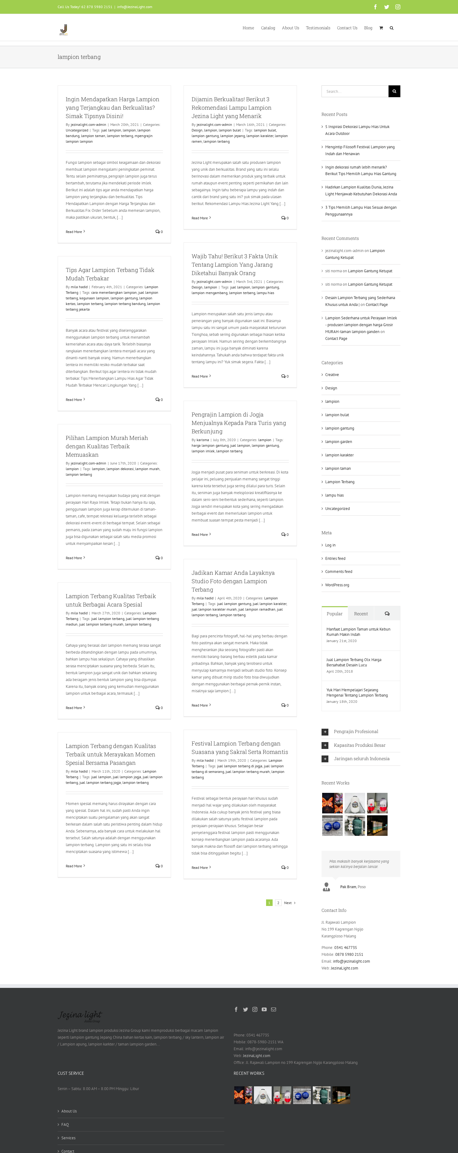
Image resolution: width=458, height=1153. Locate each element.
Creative (332, 374)
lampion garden (338, 441)
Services (68, 1138)
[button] (392, 27)
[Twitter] (245, 1009)
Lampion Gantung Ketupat (370, 271)
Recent (361, 614)
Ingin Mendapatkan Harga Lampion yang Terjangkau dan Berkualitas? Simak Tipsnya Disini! (113, 107)
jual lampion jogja (127, 776)
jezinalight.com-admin (88, 124)
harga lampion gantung (210, 445)
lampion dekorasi (120, 468)
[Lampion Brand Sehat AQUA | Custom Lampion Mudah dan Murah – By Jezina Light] (332, 825)
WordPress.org (337, 585)
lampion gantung (205, 135)
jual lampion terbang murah (101, 624)
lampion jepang (232, 135)
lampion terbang (120, 135)
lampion (129, 130)
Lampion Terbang (340, 481)
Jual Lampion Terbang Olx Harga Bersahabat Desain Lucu (354, 662)
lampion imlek (203, 451)
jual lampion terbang (107, 618)
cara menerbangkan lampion (114, 292)
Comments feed (338, 571)
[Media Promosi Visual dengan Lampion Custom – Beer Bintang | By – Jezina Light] (377, 803)
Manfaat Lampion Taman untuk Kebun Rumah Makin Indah (358, 632)
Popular (335, 614)
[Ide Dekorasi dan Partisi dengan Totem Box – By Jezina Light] (377, 825)
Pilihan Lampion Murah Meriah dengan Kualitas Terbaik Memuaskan (107, 446)
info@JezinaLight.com (134, 6)
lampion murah (147, 468)
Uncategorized (77, 130)
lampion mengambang (209, 292)
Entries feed (335, 558)
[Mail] (273, 1009)
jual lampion (111, 130)
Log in (330, 545)
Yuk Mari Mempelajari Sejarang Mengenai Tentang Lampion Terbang (357, 692)
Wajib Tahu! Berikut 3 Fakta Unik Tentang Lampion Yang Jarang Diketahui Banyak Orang (235, 264)
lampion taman (93, 135)
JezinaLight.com (344, 968)
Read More (74, 231)
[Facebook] (236, 1009)
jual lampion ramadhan (256, 609)
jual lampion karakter (269, 603)
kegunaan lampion (94, 298)
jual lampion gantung (234, 603)
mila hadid (79, 286)
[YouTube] (264, 1009)
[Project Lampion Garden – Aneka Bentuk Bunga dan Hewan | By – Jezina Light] (332, 803)
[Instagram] (254, 1009)
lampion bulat (230, 130)
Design (197, 130)
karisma (203, 439)
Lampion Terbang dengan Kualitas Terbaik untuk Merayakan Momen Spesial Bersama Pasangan (111, 754)
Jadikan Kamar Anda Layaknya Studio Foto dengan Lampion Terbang (233, 581)
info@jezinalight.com (351, 961)
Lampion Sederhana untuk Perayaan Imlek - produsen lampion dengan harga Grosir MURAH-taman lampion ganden (361, 324)
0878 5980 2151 (349, 954)
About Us (69, 1111)
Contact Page (377, 304)
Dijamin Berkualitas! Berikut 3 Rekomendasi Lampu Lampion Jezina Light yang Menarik (232, 107)
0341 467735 (345, 947)
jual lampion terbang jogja (100, 782)
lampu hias (265, 292)
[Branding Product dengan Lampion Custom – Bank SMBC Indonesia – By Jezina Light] (354, 825)
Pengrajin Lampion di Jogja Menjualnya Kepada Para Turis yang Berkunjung (239, 423)
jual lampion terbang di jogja (239, 766)
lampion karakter (259, 135)
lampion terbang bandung (125, 303)
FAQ (65, 1124)
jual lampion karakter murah (214, 609)
